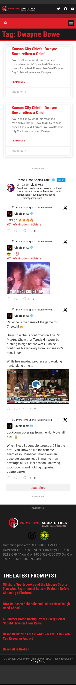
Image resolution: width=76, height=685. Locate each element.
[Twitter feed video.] (28, 278)
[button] (71, 23)
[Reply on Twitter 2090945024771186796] (9, 231)
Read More (18, 82)
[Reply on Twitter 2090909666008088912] (9, 409)
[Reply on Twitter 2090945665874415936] (9, 299)
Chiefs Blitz (21, 213)
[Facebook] (65, 8)
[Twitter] (58, 8)
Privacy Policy (38, 661)
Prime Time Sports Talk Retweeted (34, 207)
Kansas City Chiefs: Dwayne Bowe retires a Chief (34, 51)
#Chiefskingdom (18, 224)
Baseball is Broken (16, 649)
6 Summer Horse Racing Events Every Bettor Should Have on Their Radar (34, 621)
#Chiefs (35, 224)
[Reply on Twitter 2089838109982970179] (9, 478)
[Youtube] (72, 8)
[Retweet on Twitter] (13, 207)
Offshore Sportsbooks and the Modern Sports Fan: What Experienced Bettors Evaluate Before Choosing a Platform (36, 588)
